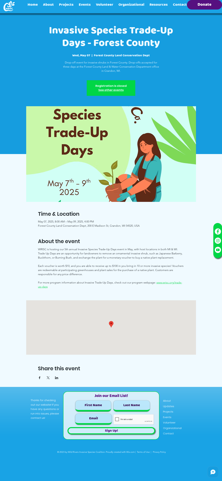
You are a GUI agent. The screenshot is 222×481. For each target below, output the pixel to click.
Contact (168, 433)
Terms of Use (143, 452)
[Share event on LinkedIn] (56, 377)
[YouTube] (218, 250)
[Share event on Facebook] (39, 377)
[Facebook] (218, 231)
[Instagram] (218, 241)
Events (167, 417)
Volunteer (169, 422)
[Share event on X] (48, 377)
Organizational (172, 428)
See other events (111, 90)
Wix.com (130, 452)
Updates (168, 406)
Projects (168, 411)
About (167, 401)
